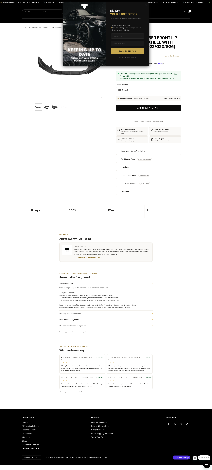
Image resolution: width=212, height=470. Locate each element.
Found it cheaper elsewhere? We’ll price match (148, 121)
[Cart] (189, 12)
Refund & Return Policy (100, 426)
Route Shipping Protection (102, 433)
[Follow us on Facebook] (169, 424)
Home (24, 27)
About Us (26, 437)
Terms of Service (95, 457)
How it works (169, 78)
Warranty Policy (97, 430)
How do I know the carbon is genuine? (73, 326)
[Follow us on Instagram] (181, 424)
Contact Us (27, 433)
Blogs (24, 441)
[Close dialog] (146, 5)
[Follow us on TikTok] (187, 424)
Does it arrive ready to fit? (69, 320)
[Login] (184, 12)
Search (25, 422)
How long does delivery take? (70, 313)
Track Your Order (98, 437)
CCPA (104, 457)
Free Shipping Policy (99, 422)
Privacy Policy (81, 457)
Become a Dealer (29, 430)
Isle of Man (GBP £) (30, 457)
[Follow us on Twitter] (175, 424)
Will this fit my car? (66, 283)
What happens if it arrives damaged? (72, 332)
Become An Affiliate (30, 448)
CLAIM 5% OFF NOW (127, 51)
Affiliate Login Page (30, 426)
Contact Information (30, 445)
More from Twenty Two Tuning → (89, 258)
